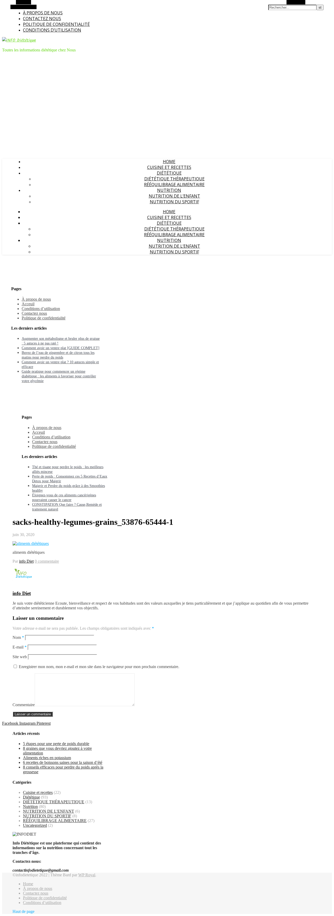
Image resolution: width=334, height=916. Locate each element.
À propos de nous (43, 13)
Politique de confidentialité (56, 24)
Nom (18, 637)
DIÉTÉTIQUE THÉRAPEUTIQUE (174, 179)
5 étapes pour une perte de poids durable (56, 743)
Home (169, 161)
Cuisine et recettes (169, 167)
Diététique (169, 173)
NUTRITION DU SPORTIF (174, 202)
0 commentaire (47, 561)
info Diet (26, 561)
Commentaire (24, 705)
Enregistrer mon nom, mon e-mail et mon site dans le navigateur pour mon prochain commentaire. (99, 666)
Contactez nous (42, 18)
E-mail (20, 647)
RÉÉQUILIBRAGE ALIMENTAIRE (174, 184)
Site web (20, 657)
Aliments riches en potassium (47, 758)
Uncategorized (35, 825)
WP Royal (86, 875)
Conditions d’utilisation (52, 30)
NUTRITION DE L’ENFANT (174, 196)
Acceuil (28, 304)
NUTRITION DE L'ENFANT (48, 811)
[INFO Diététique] (19, 40)
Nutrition (169, 190)
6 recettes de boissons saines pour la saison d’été (62, 762)
